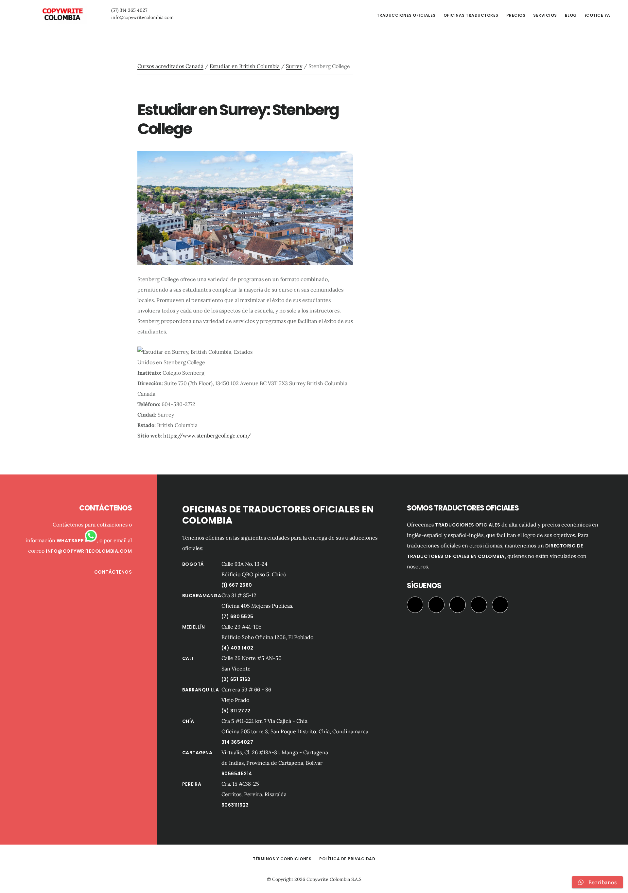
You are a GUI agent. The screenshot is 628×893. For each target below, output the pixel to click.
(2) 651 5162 (236, 679)
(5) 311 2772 (236, 710)
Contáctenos (113, 572)
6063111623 (235, 805)
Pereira (191, 784)
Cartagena (197, 752)
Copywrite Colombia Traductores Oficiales (62, 14)
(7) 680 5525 (237, 616)
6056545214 (236, 773)
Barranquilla (200, 690)
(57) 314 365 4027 (129, 10)
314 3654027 (237, 742)
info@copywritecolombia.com (142, 17)
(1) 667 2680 (236, 585)
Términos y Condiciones (282, 859)
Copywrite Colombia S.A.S (333, 879)
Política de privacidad (347, 859)
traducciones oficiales (467, 525)
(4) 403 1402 (237, 648)
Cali (187, 658)
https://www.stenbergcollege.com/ (207, 435)
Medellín (193, 627)
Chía (188, 721)
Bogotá (193, 564)
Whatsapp (71, 540)
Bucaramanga (201, 595)
